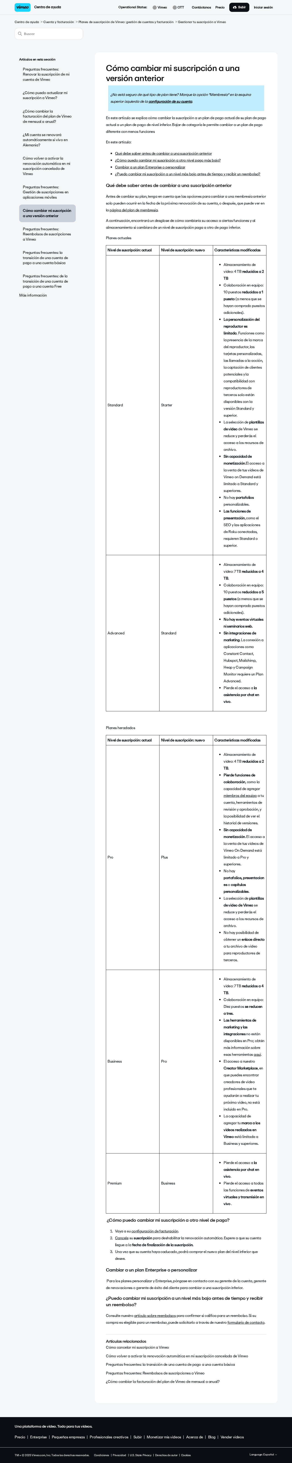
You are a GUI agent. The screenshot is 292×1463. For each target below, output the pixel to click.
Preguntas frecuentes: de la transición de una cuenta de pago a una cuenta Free (45, 281)
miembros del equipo (240, 796)
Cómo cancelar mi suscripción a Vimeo (137, 1347)
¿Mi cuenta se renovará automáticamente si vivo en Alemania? (45, 140)
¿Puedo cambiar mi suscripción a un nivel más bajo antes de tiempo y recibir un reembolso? (187, 174)
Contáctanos (201, 7)
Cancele (121, 1238)
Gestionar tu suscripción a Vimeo (202, 22)
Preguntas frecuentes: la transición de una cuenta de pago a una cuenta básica (45, 258)
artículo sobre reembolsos (155, 1316)
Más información (33, 295)
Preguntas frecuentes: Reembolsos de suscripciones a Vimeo (47, 234)
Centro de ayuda (47, 7)
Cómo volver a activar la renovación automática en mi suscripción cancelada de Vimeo (46, 166)
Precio (219, 7)
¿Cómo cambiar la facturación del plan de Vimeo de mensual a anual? (47, 116)
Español (269, 1454)
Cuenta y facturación (58, 22)
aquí (257, 1054)
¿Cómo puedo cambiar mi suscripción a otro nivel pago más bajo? (168, 160)
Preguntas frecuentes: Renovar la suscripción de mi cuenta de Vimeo (46, 74)
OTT (180, 7)
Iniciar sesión (263, 7)
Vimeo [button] (162, 7)
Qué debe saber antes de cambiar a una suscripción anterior (163, 153)
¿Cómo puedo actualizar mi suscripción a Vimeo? (45, 95)
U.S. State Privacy (140, 1455)
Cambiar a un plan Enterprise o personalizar (150, 167)
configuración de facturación (154, 1231)
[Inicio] (23, 7)
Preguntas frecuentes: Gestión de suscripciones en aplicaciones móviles (45, 192)
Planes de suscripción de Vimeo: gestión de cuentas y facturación (126, 22)
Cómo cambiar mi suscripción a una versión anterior (47, 213)
